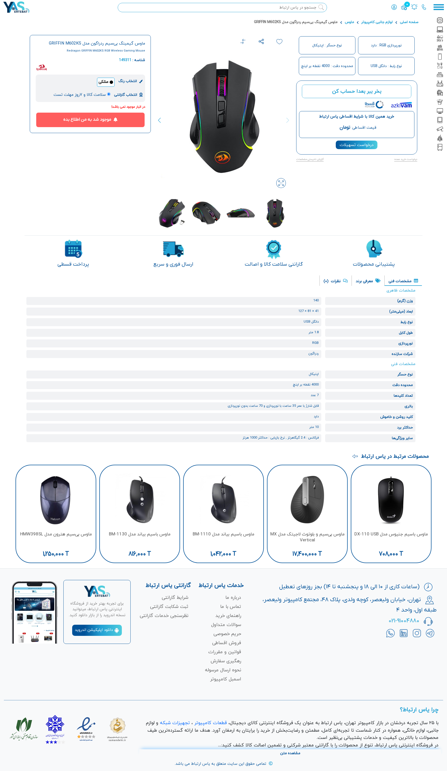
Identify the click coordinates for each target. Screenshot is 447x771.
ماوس (349, 22)
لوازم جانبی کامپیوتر (377, 22)
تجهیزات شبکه (175, 723)
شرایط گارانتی (175, 597)
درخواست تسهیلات (357, 145)
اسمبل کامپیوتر (225, 679)
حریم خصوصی (227, 634)
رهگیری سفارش (226, 661)
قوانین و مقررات (224, 652)
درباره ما (233, 597)
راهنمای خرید (228, 616)
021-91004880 (404, 621)
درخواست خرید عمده (405, 159)
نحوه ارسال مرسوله (223, 670)
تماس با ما (230, 606)
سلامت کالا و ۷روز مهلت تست (80, 95)
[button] (162, 120)
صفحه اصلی (409, 22)
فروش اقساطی (226, 643)
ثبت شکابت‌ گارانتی (169, 606)
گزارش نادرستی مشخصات (310, 159)
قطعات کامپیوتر (210, 723)
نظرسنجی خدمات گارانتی (164, 616)
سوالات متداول (226, 625)
